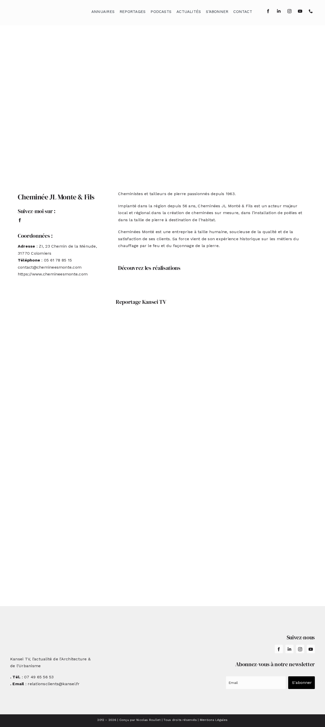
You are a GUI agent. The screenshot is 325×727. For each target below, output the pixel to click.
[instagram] (289, 11)
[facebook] (268, 11)
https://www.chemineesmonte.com (53, 274)
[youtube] (300, 11)
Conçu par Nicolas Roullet (140, 720)
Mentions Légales (214, 720)
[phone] (311, 11)
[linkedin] (279, 11)
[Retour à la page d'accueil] (35, 10)
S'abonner (302, 682)
